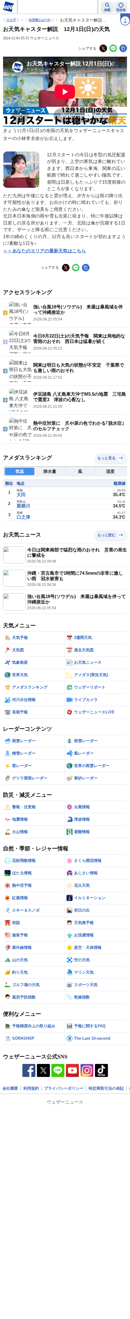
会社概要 (10, 1088)
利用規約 (31, 1088)
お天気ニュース (39, 20)
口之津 (23, 517)
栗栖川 (23, 505)
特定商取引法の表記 (106, 1088)
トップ (11, 20)
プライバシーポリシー (63, 1088)
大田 (21, 494)
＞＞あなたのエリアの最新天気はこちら (44, 250)
